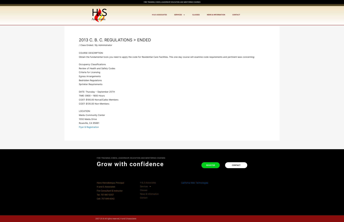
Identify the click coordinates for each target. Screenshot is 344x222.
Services (178, 15)
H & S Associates (159, 15)
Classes (196, 15)
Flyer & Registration (89, 127)
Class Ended (86, 45)
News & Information (216, 15)
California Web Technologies (194, 183)
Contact (236, 15)
